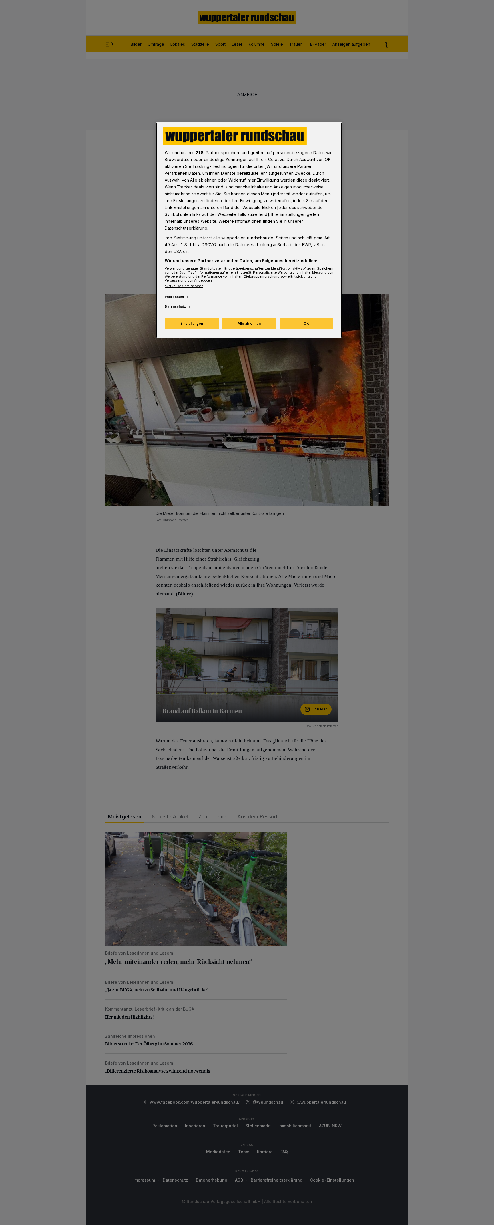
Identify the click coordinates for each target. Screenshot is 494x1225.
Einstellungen (191, 323)
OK (306, 323)
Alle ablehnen (249, 323)
